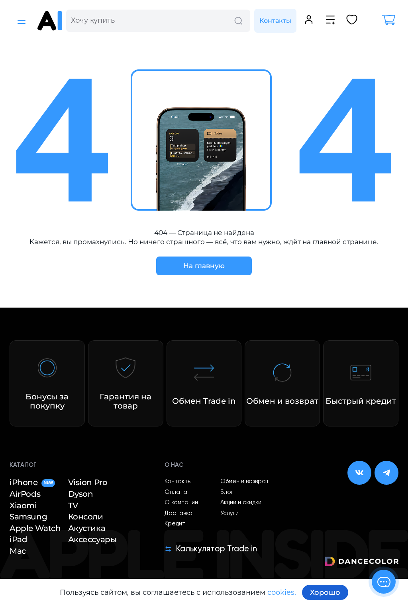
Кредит (175, 524)
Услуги (229, 513)
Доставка (178, 513)
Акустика (87, 528)
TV (73, 505)
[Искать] (238, 21)
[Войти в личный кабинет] (309, 21)
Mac (18, 551)
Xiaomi (23, 505)
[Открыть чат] (384, 582)
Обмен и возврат (244, 481)
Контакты (275, 20)
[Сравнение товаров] (330, 21)
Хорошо (325, 592)
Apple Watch (35, 528)
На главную (204, 266)
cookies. (281, 592)
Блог (226, 492)
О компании (181, 502)
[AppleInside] (49, 21)
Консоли (85, 516)
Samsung (28, 516)
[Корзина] (384, 20)
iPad (18, 539)
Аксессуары (92, 539)
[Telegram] (386, 473)
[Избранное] (352, 21)
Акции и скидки (240, 502)
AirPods (25, 494)
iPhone (31, 482)
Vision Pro (88, 482)
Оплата (176, 492)
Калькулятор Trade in (216, 549)
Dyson (80, 494)
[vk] (359, 473)
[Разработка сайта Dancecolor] (361, 563)
